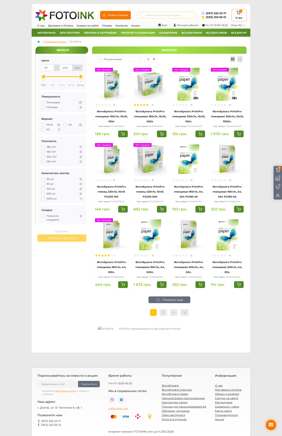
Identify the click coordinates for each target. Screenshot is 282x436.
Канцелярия (168, 32)
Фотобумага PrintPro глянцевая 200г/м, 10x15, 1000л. (227, 116)
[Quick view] (125, 71)
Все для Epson (191, 32)
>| (184, 312)
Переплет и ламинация (138, 32)
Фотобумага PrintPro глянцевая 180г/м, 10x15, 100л (111, 116)
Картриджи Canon (175, 402)
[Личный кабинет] (278, 195)
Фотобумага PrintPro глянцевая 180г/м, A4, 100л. (111, 267)
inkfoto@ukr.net (118, 408)
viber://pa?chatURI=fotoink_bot (112, 400)
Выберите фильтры (62, 238)
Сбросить (62, 231)
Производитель (55, 41)
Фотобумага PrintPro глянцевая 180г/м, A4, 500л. (150, 267)
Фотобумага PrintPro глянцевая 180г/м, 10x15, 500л (150, 116)
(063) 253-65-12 (216, 17)
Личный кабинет (188, 25)
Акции (135, 25)
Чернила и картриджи (100, 32)
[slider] (43, 76)
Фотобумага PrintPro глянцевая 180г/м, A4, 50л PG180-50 (227, 191)
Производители (226, 415)
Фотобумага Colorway (177, 389)
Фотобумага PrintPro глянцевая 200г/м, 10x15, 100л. (188, 116)
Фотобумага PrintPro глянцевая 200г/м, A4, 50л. (189, 267)
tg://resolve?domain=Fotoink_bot (121, 400)
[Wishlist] (125, 78)
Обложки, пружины (176, 411)
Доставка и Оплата (60, 25)
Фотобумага (47, 32)
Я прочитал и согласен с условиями (65, 392)
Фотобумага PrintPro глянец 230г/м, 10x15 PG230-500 (150, 191)
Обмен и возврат (227, 394)
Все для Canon (216, 32)
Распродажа (223, 402)
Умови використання (65, 391)
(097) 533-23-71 (216, 13)
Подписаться (89, 384)
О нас (41, 25)
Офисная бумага (173, 415)
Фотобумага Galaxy (175, 394)
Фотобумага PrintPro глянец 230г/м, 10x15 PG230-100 (111, 191)
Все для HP (239, 32)
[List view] (240, 59)
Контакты (121, 25)
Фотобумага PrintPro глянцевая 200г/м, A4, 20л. (227, 267)
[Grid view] (232, 59)
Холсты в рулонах (174, 419)
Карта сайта (223, 411)
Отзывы (107, 25)
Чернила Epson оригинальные (183, 398)
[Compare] (125, 85)
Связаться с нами (227, 406)
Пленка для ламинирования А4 (184, 406)
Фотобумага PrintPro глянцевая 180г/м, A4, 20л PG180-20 (188, 191)
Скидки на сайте (88, 25)
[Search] (141, 15)
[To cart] (123, 134)
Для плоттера (70, 32)
